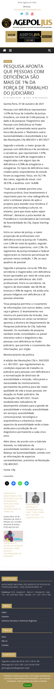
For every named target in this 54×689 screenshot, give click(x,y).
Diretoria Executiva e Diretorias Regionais (19, 620)
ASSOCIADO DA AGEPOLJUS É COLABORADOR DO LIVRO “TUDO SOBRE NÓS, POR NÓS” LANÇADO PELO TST (35, 511)
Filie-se (4, 641)
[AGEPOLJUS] (4, 50)
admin (28, 98)
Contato (5, 645)
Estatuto (5, 616)
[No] (50, 680)
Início (4, 637)
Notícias (8, 61)
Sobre (4, 612)
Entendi (27, 685)
